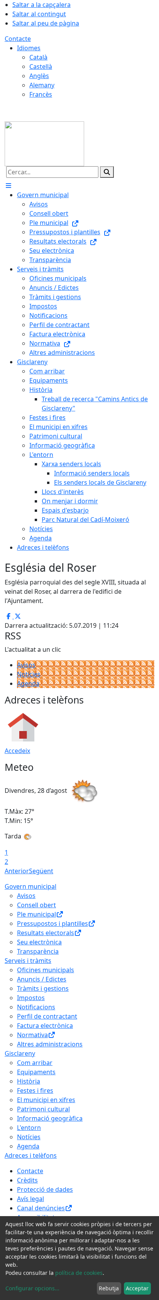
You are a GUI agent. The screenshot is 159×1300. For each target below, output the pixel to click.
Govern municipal (30, 886)
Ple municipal (36, 914)
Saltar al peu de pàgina (45, 23)
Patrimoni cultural (43, 1109)
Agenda (28, 683)
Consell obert (36, 905)
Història (28, 1081)
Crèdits (27, 1180)
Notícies (29, 674)
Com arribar (34, 1062)
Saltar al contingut (39, 14)
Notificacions (36, 1007)
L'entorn (29, 1127)
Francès (40, 94)
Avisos (26, 665)
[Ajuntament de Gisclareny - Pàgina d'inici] (44, 143)
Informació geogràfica (50, 1118)
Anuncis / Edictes (41, 979)
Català (38, 57)
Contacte (18, 38)
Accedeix (17, 750)
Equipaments (36, 1072)
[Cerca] (107, 172)
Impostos (31, 997)
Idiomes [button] (29, 48)
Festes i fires (35, 1090)
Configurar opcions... (32, 1288)
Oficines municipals (45, 970)
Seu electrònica (39, 942)
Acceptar (137, 1288)
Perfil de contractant (47, 1016)
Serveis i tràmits (28, 960)
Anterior (17, 871)
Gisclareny (20, 1053)
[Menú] (8, 185)
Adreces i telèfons (31, 1155)
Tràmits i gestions (43, 988)
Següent (41, 871)
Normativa (32, 1035)
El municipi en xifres (46, 1100)
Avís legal (30, 1198)
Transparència (38, 951)
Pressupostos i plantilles (52, 923)
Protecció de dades (45, 1189)
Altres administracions (50, 1044)
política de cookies (79, 1272)
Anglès (39, 76)
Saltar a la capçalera (41, 4)
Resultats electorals (45, 933)
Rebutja (109, 1288)
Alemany (41, 85)
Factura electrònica (45, 1025)
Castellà (40, 66)
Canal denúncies (41, 1208)
